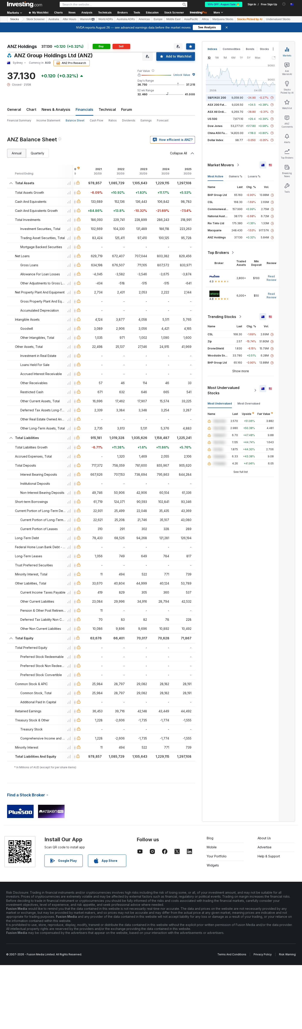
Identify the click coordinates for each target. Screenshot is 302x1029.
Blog (210, 838)
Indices (212, 49)
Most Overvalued (248, 403)
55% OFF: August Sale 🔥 (224, 4)
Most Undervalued (220, 403)
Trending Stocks (222, 316)
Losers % (254, 176)
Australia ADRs (126, 19)
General (14, 109)
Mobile (212, 847)
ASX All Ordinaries (220, 111)
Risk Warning (287, 954)
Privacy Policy (263, 954)
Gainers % (235, 176)
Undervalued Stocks (278, 19)
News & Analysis (56, 109)
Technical (107, 109)
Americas (144, 19)
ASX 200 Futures (219, 104)
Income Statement (48, 120)
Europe (158, 19)
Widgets (213, 865)
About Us (264, 838)
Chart (31, 109)
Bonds (250, 49)
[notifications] (284, 4)
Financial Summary (19, 120)
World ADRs (105, 19)
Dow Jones (215, 126)
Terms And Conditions (231, 954)
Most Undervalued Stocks (223, 390)
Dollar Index (215, 140)
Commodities (231, 49)
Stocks (14, 19)
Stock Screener (174, 12)
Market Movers (221, 165)
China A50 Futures (219, 133)
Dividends (128, 120)
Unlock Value (181, 75)
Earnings (146, 120)
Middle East (173, 19)
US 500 (212, 119)
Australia (53, 19)
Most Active (215, 176)
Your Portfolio (217, 856)
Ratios (113, 120)
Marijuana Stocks (222, 19)
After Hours (69, 19)
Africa (205, 19)
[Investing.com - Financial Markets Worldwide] (24, 4)
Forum (126, 109)
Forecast (162, 120)
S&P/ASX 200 (217, 97)
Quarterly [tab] (37, 153)
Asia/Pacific (191, 19)
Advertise (264, 847)
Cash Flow (96, 120)
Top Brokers (218, 252)
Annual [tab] (16, 153)
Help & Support (269, 856)
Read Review (271, 278)
